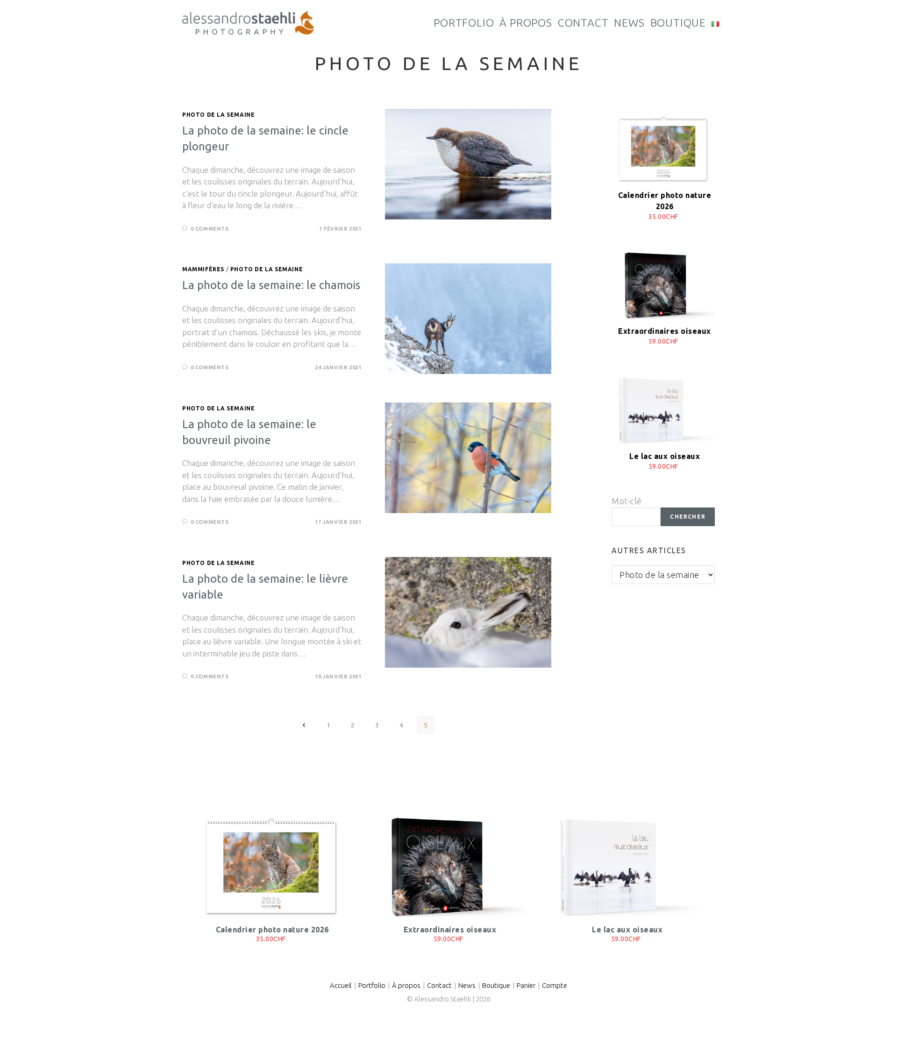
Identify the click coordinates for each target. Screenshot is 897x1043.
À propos (406, 985)
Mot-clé (627, 501)
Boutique (496, 985)
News (467, 985)
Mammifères (203, 269)
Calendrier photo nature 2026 (272, 929)
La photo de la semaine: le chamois (271, 285)
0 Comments (210, 229)
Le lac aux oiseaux (664, 456)
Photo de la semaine (218, 115)
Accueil (341, 985)
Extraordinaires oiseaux (664, 331)
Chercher (687, 517)
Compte (554, 985)
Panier (526, 985)
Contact (439, 985)
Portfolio (371, 985)
